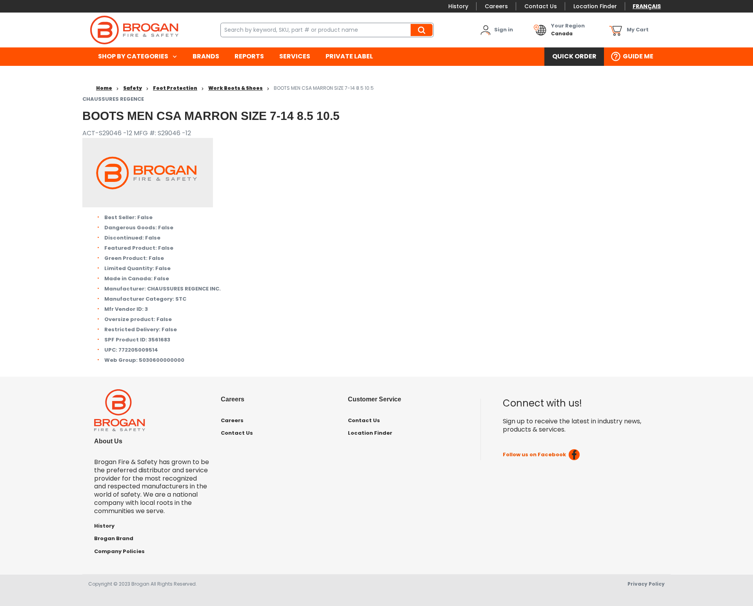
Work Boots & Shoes (235, 88)
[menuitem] (137, 56)
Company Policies (119, 551)
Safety (132, 88)
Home (104, 88)
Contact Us (540, 6)
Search (423, 30)
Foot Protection (175, 88)
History (458, 6)
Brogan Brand (113, 538)
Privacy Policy (646, 584)
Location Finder (595, 6)
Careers (496, 6)
